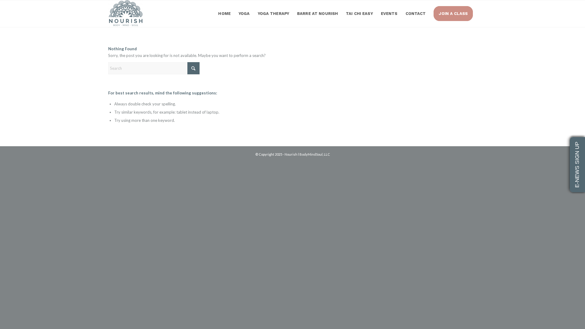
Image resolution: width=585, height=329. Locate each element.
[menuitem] (224, 13)
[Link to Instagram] (472, 160)
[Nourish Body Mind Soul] (125, 13)
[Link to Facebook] (463, 160)
